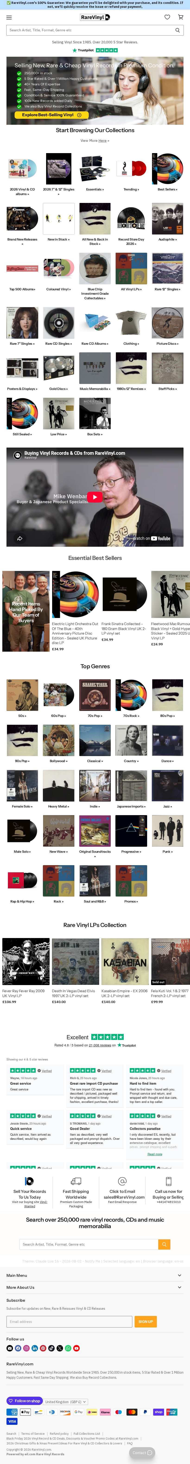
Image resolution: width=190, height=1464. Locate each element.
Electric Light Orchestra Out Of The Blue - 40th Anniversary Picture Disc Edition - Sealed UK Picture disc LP (75, 633)
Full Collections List (87, 1434)
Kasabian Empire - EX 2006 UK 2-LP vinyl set (124, 993)
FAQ (130, 1443)
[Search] (177, 30)
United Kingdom (63, 1402)
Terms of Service (33, 1434)
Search (11, 1434)
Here (102, 140)
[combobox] (88, 30)
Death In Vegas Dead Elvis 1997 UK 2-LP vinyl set (73, 993)
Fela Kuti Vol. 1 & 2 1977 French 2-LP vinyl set (169, 993)
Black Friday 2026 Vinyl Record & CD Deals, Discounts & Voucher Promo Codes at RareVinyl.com (72, 1438)
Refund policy (59, 1434)
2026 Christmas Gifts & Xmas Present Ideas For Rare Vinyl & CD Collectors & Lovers (64, 1443)
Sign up (146, 1321)
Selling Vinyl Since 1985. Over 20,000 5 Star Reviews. (95, 42)
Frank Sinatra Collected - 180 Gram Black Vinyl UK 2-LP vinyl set (123, 628)
